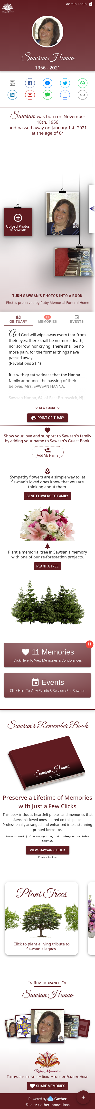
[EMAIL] (30, 95)
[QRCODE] (12, 83)
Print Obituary (50, 418)
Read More (47, 408)
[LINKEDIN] (12, 95)
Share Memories (50, 1086)
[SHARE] (65, 95)
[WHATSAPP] (82, 83)
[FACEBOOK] (30, 83)
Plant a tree (47, 566)
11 (89, 644)
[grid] (47, 234)
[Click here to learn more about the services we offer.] (47, 1062)
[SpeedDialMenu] (83, 1097)
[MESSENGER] (47, 83)
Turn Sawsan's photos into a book (47, 296)
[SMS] (47, 95)
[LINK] (82, 95)
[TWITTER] (65, 83)
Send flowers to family (47, 496)
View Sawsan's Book (48, 850)
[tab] (18, 319)
